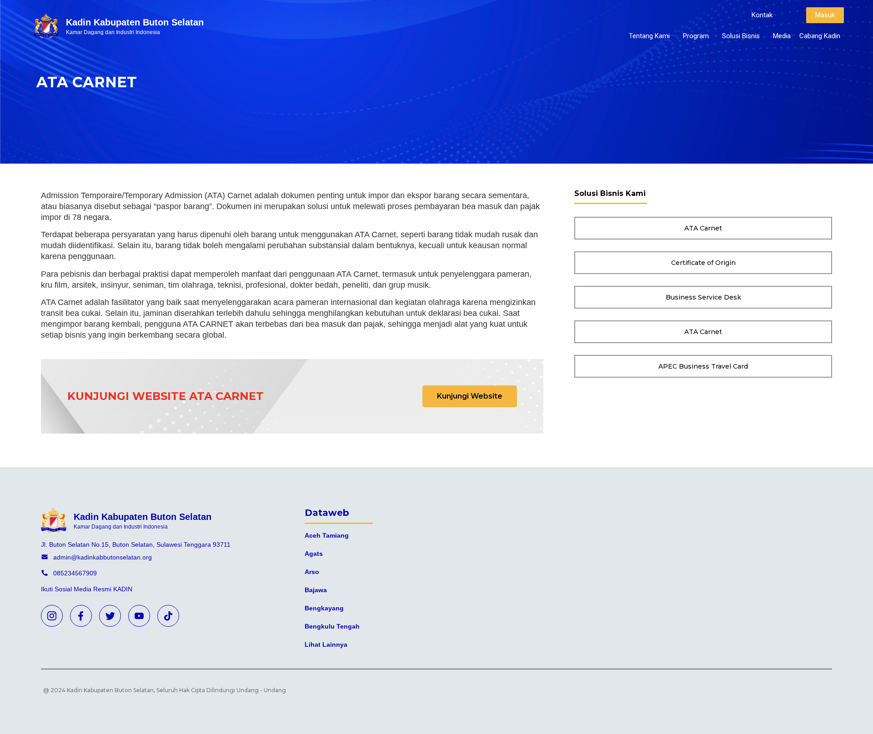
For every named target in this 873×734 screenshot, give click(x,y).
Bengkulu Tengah (332, 626)
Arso (312, 571)
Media (782, 36)
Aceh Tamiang (327, 535)
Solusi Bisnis (741, 36)
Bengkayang (324, 608)
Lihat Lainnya (326, 644)
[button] (762, 15)
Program (696, 36)
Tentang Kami (649, 36)
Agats (314, 553)
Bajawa (316, 590)
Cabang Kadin (819, 36)
